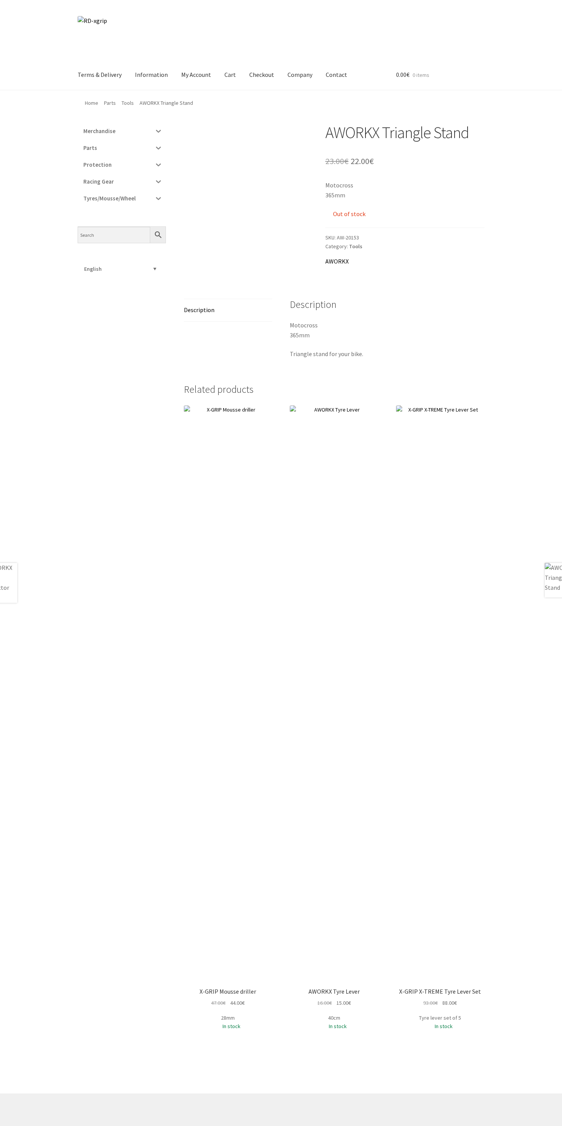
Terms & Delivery (100, 74)
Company (299, 74)
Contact (336, 74)
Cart (230, 74)
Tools (128, 102)
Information (151, 74)
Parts (110, 102)
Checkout (261, 74)
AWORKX (337, 261)
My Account (196, 74)
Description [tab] (199, 310)
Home (91, 102)
